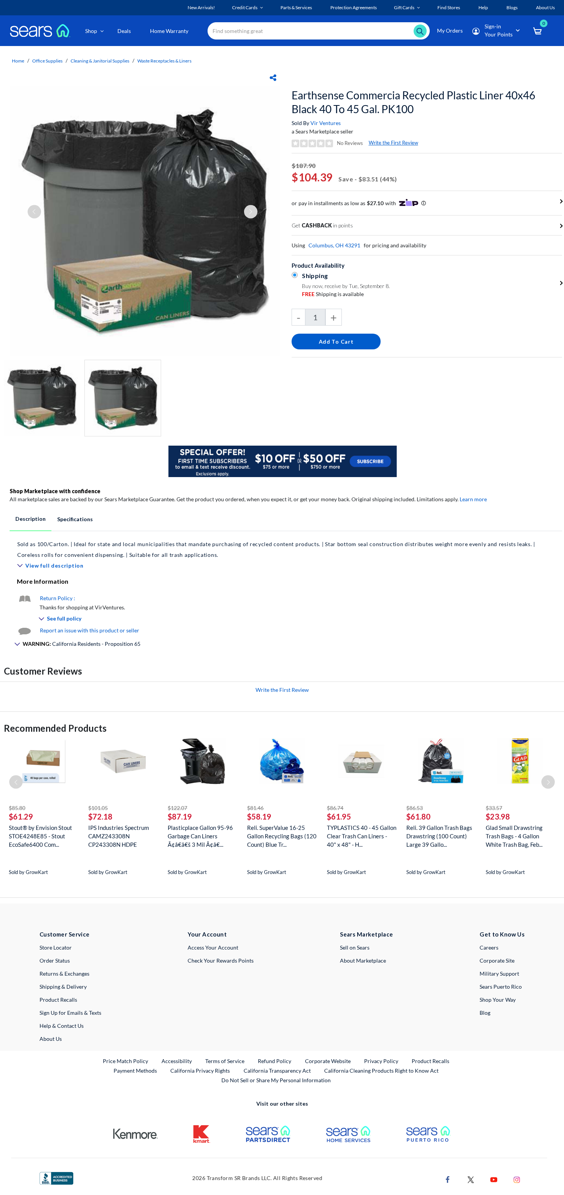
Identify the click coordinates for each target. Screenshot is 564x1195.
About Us (51, 1038)
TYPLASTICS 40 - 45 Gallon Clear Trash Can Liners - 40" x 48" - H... (361, 836)
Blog (485, 1012)
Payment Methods (135, 1070)
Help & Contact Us (62, 1025)
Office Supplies (47, 61)
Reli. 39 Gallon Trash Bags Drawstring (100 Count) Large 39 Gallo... (439, 836)
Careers (489, 947)
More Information (42, 581)
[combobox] (319, 31)
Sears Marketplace (366, 934)
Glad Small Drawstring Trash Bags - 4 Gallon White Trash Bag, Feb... (514, 836)
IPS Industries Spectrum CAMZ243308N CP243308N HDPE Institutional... (118, 836)
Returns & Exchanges (64, 973)
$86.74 (335, 808)
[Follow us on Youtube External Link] (493, 1178)
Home (18, 61)
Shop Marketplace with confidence (55, 491)
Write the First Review (393, 143)
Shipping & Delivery (63, 986)
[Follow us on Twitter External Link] (470, 1178)
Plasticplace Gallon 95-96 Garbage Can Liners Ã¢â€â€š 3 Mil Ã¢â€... (200, 836)
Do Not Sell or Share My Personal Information (276, 1080)
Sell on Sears (354, 947)
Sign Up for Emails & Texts (70, 1012)
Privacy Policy (381, 1061)
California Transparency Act (277, 1070)
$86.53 (414, 808)
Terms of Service (224, 1061)
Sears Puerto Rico (501, 986)
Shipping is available (333, 294)
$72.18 (100, 816)
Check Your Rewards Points (221, 960)
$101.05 (98, 808)
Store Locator (56, 947)
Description (30, 518)
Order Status (55, 960)
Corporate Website (328, 1060)
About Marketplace (363, 960)
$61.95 (339, 816)
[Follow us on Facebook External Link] (447, 1178)
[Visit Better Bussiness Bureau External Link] (56, 1177)
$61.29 (21, 816)
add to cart (336, 341)
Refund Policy (274, 1061)
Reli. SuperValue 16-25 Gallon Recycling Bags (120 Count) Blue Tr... (282, 836)
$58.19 (259, 816)
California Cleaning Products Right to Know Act (381, 1070)
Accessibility (177, 1061)
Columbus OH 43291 (334, 245)
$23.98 (498, 816)
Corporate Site (497, 960)
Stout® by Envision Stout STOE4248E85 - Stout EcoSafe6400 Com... (40, 836)
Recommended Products (55, 728)
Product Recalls (58, 999)
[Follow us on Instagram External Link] (516, 1178)
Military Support (499, 973)
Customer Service (65, 934)
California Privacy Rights (200, 1070)
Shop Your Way (498, 999)
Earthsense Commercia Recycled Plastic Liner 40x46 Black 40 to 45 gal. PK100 (413, 102)
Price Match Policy (125, 1061)
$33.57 (494, 808)
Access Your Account (213, 947)
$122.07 (177, 808)
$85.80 (17, 808)
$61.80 (418, 816)
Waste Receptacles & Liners (164, 61)
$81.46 (255, 808)
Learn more (473, 499)
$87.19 (180, 816)
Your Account (207, 934)
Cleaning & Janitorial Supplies (100, 61)
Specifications (75, 519)
